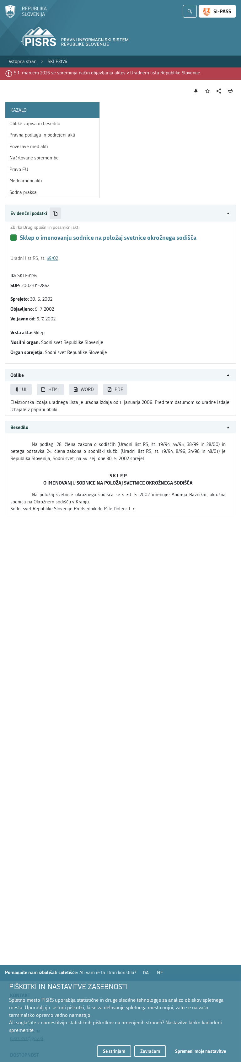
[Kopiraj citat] (55, 213)
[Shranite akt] (207, 91)
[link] (22, 62)
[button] (120, 213)
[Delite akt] (219, 91)
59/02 (52, 258)
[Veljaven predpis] (13, 237)
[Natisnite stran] (230, 91)
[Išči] (190, 11)
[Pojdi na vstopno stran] (26, 16)
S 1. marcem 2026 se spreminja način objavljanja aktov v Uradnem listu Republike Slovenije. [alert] (107, 73)
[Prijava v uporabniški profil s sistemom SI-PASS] (217, 11)
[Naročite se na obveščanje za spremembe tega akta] (196, 91)
